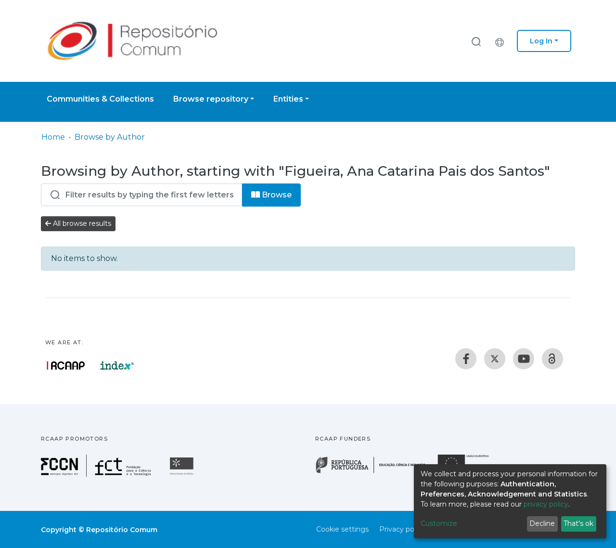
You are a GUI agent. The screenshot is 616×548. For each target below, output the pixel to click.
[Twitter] (494, 358)
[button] (502, 41)
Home (53, 137)
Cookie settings (342, 529)
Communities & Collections (100, 99)
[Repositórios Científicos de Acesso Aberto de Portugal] (66, 365)
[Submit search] (476, 41)
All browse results (81, 223)
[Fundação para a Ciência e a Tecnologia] (97, 474)
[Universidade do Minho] (183, 474)
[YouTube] (523, 358)
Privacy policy (402, 529)
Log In (541, 41)
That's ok (578, 523)
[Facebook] (465, 358)
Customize (439, 523)
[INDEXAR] (117, 365)
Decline (542, 523)
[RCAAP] (552, 358)
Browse (276, 194)
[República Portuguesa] (375, 472)
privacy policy (546, 504)
